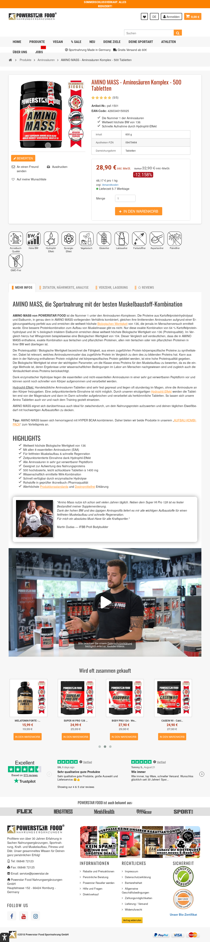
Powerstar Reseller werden (98, 883)
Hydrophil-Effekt (161, 391)
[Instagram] (35, 915)
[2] (97, 97)
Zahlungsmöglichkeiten (138, 898)
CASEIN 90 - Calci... (76, 720)
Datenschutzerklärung (119, 643)
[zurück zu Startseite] (10, 59)
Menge (100, 198)
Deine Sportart (141, 42)
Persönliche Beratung (95, 877)
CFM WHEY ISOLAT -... (123, 720)
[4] (105, 97)
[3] (101, 97)
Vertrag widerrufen (132, 920)
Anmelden (173, 17)
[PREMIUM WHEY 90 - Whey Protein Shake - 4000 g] (173, 698)
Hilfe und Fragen (92, 888)
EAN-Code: (99, 111)
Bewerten (24, 158)
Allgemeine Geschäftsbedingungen (135, 890)
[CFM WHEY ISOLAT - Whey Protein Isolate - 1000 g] (125, 698)
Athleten (168, 42)
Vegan (58, 42)
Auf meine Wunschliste (31, 179)
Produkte (37, 42)
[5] (109, 97)
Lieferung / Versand (136, 904)
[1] (93, 97)
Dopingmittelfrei (85, 486)
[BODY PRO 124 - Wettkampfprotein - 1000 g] (28, 698)
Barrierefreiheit (133, 883)
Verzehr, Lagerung (113, 287)
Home (17, 42)
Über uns (20, 52)
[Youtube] (23, 915)
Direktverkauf (91, 894)
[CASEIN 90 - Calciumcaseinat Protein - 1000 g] (77, 698)
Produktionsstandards (54, 486)
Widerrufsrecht (133, 909)
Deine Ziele (111, 42)
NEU (92, 42)
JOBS (40, 50)
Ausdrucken (59, 167)
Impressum (131, 871)
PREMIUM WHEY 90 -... (172, 720)
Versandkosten (110, 184)
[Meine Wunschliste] (144, 16)
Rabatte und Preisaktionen (98, 871)
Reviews (147, 287)
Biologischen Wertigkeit (112, 324)
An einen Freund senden (28, 169)
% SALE (76, 42)
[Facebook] (11, 915)
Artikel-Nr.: (98, 106)
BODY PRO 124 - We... (27, 720)
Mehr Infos (23, 287)
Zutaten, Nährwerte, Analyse (66, 287)
